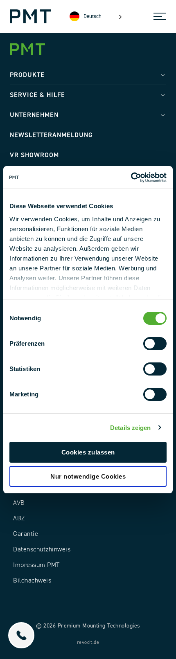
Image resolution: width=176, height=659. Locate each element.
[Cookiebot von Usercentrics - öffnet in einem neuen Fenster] (131, 177)
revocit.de (88, 642)
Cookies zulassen (88, 452)
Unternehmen (34, 115)
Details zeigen (130, 427)
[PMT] (30, 16)
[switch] (155, 343)
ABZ (19, 518)
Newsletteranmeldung (51, 135)
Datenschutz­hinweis (41, 549)
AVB (19, 503)
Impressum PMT (36, 565)
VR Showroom (34, 155)
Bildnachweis (32, 580)
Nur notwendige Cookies (88, 476)
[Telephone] (21, 635)
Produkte (27, 75)
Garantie (25, 534)
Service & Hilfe (37, 95)
